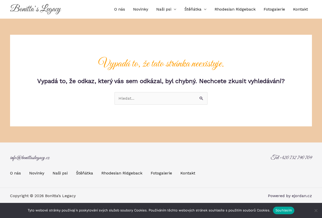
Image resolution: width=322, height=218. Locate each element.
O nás (119, 9)
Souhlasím (283, 210)
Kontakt (300, 9)
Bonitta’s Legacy (35, 9)
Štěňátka (193, 9)
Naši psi (163, 9)
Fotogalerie (274, 9)
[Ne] (315, 210)
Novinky (140, 9)
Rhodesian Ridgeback (235, 9)
